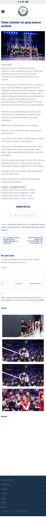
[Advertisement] (23, 445)
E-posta (19, 283)
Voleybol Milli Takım (13, 227)
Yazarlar (4, 489)
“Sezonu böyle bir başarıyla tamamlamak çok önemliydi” (35, 240)
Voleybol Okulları (7, 480)
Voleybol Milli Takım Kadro (30, 227)
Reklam (3, 503)
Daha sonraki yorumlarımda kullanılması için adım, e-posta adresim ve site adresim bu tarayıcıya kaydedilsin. (23, 298)
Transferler (5, 484)
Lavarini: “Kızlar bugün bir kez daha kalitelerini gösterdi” (11, 240)
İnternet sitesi (35, 283)
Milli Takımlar (18, 224)
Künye (3, 498)
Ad (2, 283)
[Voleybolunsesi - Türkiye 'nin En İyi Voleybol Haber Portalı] (23, 10)
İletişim (3, 507)
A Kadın (11, 224)
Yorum (3, 267)
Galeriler (4, 493)
